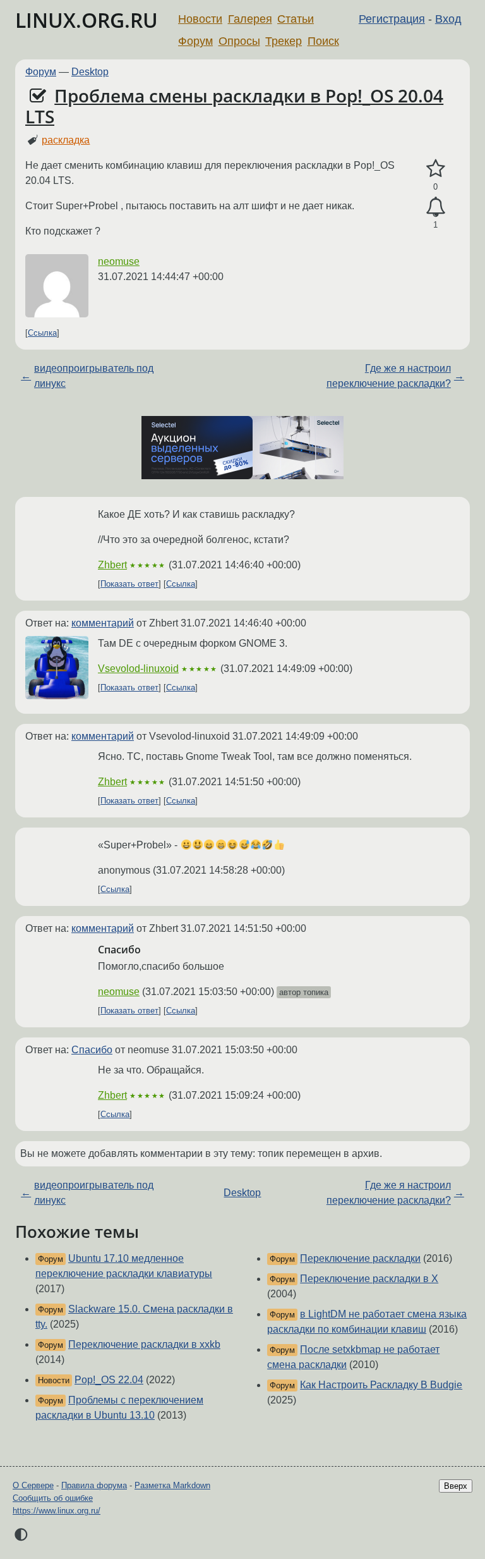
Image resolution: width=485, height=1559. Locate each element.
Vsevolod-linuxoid (138, 668)
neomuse (119, 261)
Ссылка (42, 333)
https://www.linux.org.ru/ (56, 1510)
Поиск (323, 41)
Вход (448, 19)
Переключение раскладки (360, 1258)
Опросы (239, 41)
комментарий (102, 623)
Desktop (90, 71)
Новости (200, 19)
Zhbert (112, 564)
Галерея (250, 19)
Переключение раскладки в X (369, 1278)
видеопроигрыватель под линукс (93, 376)
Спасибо (91, 1049)
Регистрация (392, 19)
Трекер (283, 41)
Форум (195, 41)
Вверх (455, 1486)
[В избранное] (435, 168)
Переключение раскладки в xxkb (144, 1344)
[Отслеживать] (435, 207)
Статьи (295, 19)
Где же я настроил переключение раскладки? (388, 376)
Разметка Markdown (172, 1485)
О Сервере (33, 1485)
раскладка (66, 140)
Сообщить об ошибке (53, 1498)
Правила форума (94, 1485)
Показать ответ (129, 584)
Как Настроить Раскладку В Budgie (381, 1384)
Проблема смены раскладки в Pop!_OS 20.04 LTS (234, 106)
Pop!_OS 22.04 (109, 1379)
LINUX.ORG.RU (86, 20)
